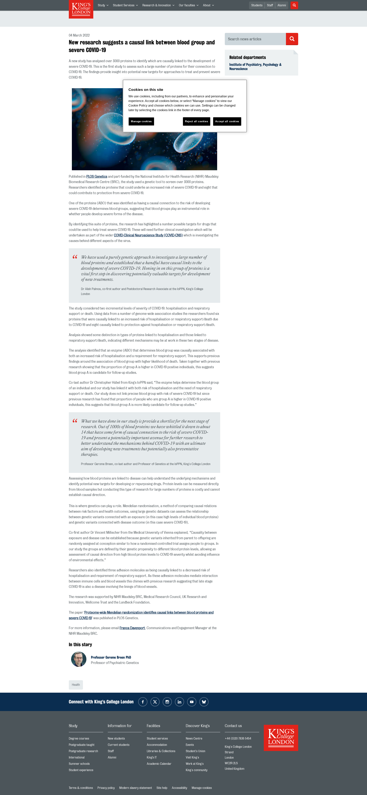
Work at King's (203, 764)
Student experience (86, 771)
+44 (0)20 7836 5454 (238, 738)
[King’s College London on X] (155, 701)
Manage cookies (202, 787)
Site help (162, 787)
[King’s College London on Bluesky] (204, 701)
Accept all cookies (227, 121)
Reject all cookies (196, 121)
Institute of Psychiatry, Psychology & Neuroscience (255, 66)
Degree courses (86, 739)
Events (203, 745)
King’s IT (164, 758)
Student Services (126, 6)
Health (76, 684)
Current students (125, 745)
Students (256, 5)
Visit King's (203, 758)
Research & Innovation (159, 6)
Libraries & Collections (164, 752)
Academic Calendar (164, 764)
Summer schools (86, 764)
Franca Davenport (132, 628)
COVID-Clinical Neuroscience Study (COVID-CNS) (148, 235)
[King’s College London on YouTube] (191, 701)
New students (125, 739)
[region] (185, 106)
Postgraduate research (86, 752)
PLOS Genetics (96, 176)
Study (104, 6)
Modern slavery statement (135, 787)
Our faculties (190, 6)
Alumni (282, 5)
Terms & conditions (81, 787)
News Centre (203, 739)
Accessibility (179, 787)
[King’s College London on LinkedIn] (179, 701)
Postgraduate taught (86, 745)
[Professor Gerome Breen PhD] (81, 660)
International (86, 758)
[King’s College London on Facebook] (142, 701)
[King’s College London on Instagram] (167, 701)
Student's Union (203, 752)
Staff (270, 5)
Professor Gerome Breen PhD (111, 657)
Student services (164, 739)
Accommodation (164, 745)
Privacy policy (106, 787)
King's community (203, 771)
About (209, 6)
